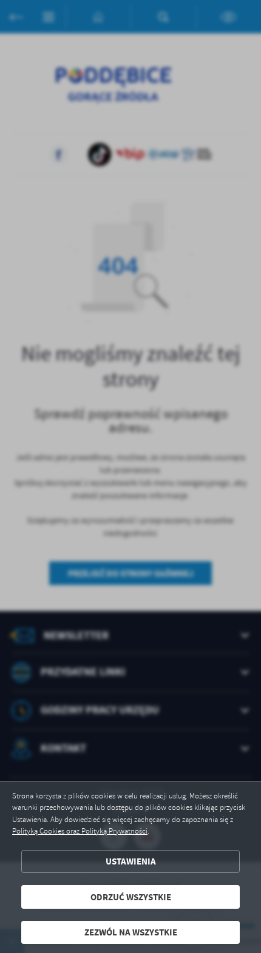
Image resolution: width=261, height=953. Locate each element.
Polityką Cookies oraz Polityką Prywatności (79, 831)
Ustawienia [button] (131, 861)
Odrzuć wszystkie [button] (130, 897)
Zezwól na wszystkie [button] (130, 932)
